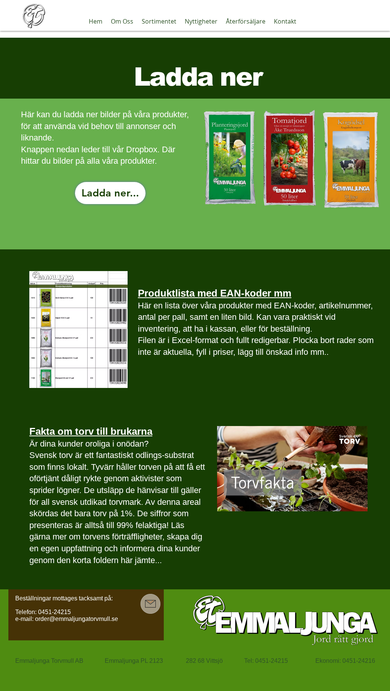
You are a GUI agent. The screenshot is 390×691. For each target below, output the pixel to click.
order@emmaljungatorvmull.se (76, 619)
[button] (122, 21)
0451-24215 (54, 612)
